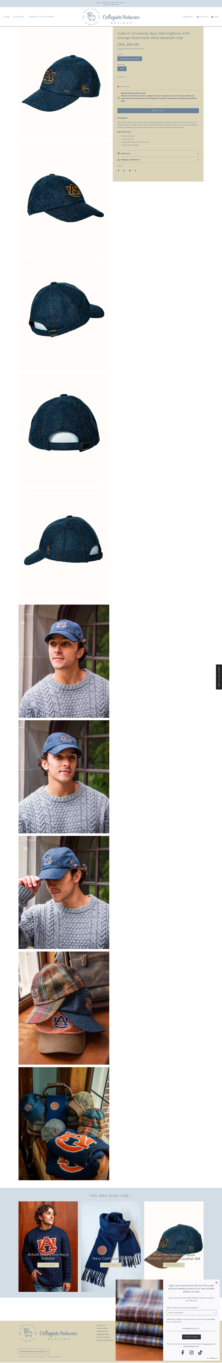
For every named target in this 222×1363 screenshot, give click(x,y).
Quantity (121, 77)
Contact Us (101, 1325)
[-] (118, 81)
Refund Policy (102, 1331)
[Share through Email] (118, 171)
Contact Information (105, 1340)
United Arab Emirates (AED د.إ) (33, 1351)
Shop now (48, 1265)
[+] (126, 81)
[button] (158, 153)
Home (6, 17)
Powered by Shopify (54, 1357)
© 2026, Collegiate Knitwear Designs (31, 1357)
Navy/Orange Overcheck (130, 59)
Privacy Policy (102, 1328)
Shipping (121, 49)
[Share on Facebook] (124, 171)
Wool (122, 69)
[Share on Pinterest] (135, 171)
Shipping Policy (103, 1334)
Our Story (19, 17)
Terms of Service (103, 1337)
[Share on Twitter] (130, 171)
